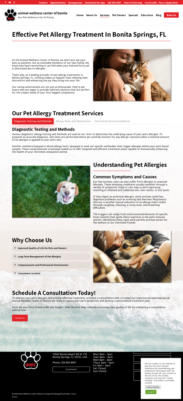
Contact (43, 2)
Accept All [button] (151, 392)
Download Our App (95, 2)
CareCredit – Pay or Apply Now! (161, 2)
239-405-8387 (114, 2)
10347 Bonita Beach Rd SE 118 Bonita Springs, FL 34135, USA (70, 356)
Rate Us (171, 15)
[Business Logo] (36, 15)
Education (147, 15)
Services (104, 15)
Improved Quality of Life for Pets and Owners (42, 248)
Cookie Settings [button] (152, 387)
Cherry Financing (133, 2)
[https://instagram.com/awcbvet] (14, 2)
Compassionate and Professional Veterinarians (43, 264)
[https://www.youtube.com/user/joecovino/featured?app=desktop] (10, 2)
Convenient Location (29, 273)
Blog (158, 15)
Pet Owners (119, 15)
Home (79, 15)
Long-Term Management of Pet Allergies (39, 256)
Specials (133, 15)
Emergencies (75, 2)
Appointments (58, 2)
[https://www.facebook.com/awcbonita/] (6, 2)
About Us (91, 15)
